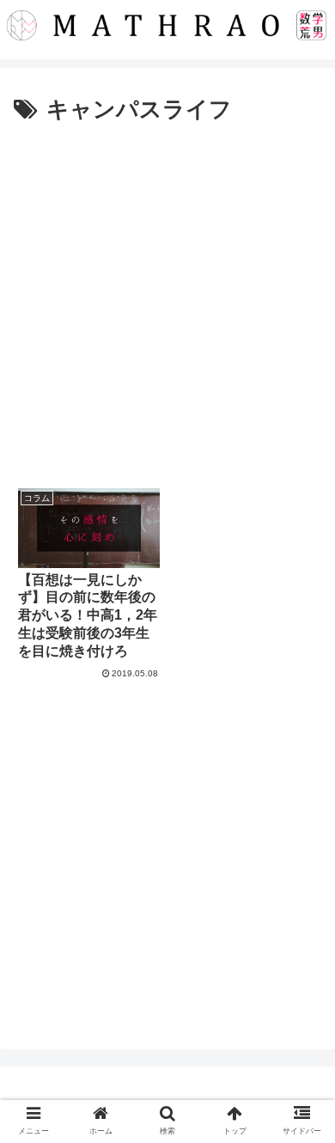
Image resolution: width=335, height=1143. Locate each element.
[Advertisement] (167, 306)
